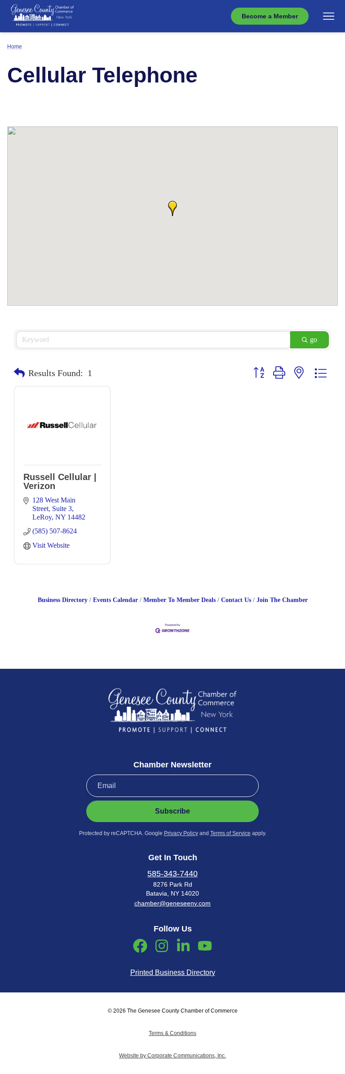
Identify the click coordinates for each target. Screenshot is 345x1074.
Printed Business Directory (172, 972)
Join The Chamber (282, 600)
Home (14, 46)
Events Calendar (115, 600)
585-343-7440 (172, 873)
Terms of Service (230, 833)
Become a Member (270, 16)
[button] (172, 208)
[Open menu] (328, 16)
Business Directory (63, 600)
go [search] (313, 339)
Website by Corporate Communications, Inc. (172, 1055)
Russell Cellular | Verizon (60, 481)
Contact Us (236, 600)
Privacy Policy (181, 833)
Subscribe (172, 811)
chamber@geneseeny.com (172, 903)
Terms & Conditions (172, 1033)
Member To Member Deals (179, 600)
